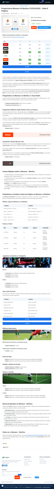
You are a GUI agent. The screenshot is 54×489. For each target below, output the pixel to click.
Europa (6, 5)
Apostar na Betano (43, 27)
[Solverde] (5, 63)
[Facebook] (12, 29)
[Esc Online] (5, 52)
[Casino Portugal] (5, 55)
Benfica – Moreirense (32, 208)
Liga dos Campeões (14, 5)
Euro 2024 (41, 459)
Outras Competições (44, 457)
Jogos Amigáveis (42, 461)
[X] (15, 29)
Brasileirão (26, 462)
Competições (47, 2)
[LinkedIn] (17, 29)
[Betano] (5, 59)
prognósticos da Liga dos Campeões (35, 435)
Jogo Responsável (38, 487)
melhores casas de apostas (18, 37)
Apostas (41, 2)
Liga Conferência (42, 462)
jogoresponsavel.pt (46, 487)
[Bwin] (5, 48)
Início (2, 5)
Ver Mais (27, 66)
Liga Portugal (26, 459)
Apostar (48, 44)
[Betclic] (5, 44)
